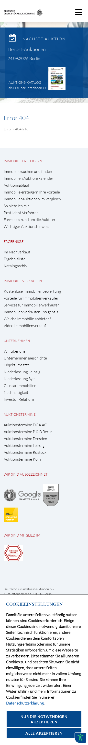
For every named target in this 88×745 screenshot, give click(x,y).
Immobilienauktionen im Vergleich (32, 199)
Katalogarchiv (15, 266)
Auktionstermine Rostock (25, 452)
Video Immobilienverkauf (25, 326)
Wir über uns (14, 351)
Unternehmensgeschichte (25, 358)
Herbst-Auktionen (27, 49)
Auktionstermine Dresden (25, 439)
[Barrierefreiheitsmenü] (80, 737)
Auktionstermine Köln (22, 459)
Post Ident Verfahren (21, 213)
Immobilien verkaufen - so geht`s (31, 312)
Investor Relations (19, 399)
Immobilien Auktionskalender (28, 178)
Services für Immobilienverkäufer (31, 305)
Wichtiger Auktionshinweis (26, 226)
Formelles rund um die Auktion (29, 220)
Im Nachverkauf (17, 252)
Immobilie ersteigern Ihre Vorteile (32, 192)
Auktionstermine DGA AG (25, 425)
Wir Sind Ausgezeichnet (25, 474)
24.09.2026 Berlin (24, 58)
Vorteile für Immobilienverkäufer (31, 298)
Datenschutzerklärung (25, 703)
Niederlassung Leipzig (22, 372)
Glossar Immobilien (20, 386)
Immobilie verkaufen (23, 281)
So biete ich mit (16, 206)
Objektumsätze (17, 365)
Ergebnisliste (14, 259)
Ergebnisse (13, 241)
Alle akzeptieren (44, 733)
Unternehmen (17, 341)
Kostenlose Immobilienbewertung (32, 291)
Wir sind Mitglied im (22, 535)
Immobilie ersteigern (23, 161)
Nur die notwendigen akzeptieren (44, 719)
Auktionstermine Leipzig (24, 445)
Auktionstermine (19, 414)
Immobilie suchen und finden (28, 171)
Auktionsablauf (16, 185)
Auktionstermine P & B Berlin (28, 432)
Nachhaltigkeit (16, 392)
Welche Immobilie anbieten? (27, 319)
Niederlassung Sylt (19, 379)
